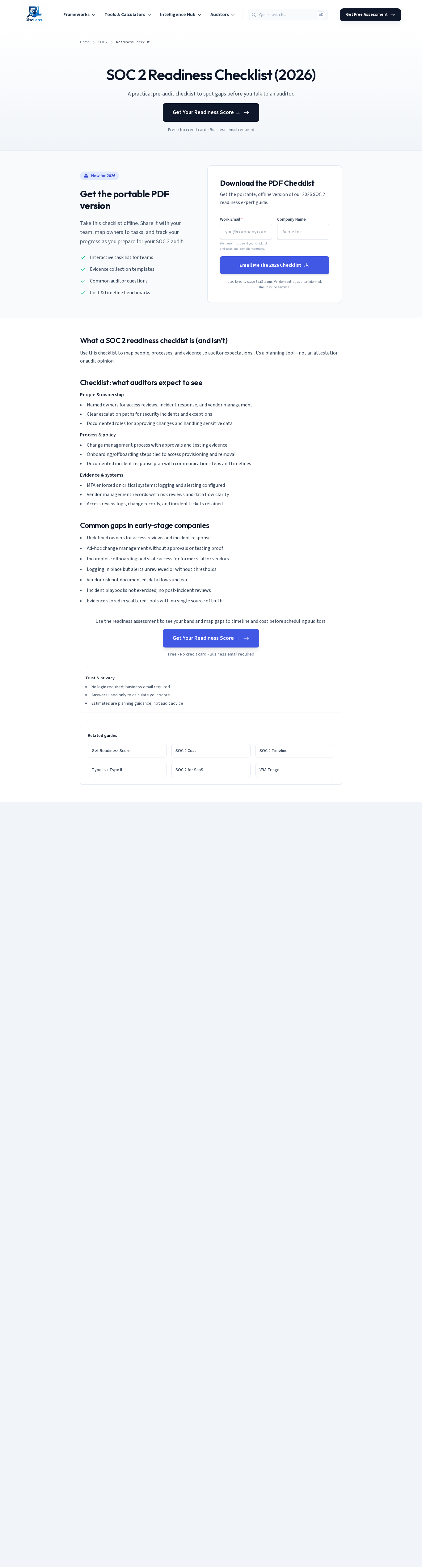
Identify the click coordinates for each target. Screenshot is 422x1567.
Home (85, 42)
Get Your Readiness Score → (207, 112)
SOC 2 (103, 42)
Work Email (231, 219)
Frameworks (76, 14)
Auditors (219, 14)
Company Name (291, 219)
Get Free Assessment (367, 14)
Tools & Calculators (124, 14)
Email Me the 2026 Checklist (270, 265)
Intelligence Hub (178, 14)
